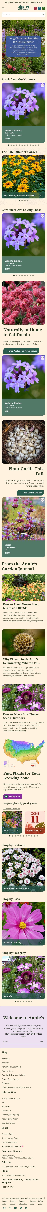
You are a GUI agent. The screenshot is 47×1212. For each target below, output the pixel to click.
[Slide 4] (16, 145)
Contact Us (6, 1110)
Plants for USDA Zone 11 (32, 830)
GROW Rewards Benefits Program (16, 1087)
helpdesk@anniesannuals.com (13, 1175)
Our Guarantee (8, 1123)
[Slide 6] (22, 145)
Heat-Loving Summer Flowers (18, 195)
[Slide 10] (33, 145)
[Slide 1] (8, 145)
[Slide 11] (35, 145)
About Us (6, 1106)
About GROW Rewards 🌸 (13, 1146)
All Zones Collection (11, 808)
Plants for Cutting (12, 942)
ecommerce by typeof (36, 1198)
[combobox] (23, 14)
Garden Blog (7, 1134)
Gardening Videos (9, 1142)
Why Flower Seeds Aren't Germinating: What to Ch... (21, 661)
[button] (3, 8)
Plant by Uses (7, 1071)
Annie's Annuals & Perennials (17, 1198)
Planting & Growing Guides (13, 1075)
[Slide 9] (30, 145)
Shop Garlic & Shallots (32, 492)
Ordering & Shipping (10, 1115)
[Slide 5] (19, 145)
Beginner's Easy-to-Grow (16, 888)
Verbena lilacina (13, 131)
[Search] (43, 14)
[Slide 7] (25, 145)
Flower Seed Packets (10, 1079)
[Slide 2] (11, 145)
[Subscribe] (41, 1041)
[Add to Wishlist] (42, 85)
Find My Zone (14, 796)
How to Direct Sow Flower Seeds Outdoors (21, 716)
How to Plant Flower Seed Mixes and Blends (21, 606)
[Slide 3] (14, 145)
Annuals (7, 996)
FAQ (3, 1102)
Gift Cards (6, 1083)
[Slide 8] (27, 145)
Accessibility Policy (10, 1119)
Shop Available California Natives (23, 351)
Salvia (10, 545)
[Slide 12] (38, 145)
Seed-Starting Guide (10, 1138)
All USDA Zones (9, 830)
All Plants (6, 1058)
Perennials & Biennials (11, 1067)
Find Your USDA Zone (11, 1098)
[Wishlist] (35, 8)
